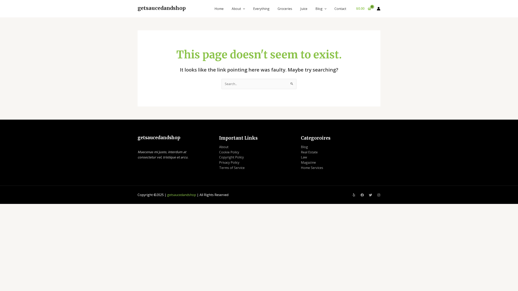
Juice (303, 8)
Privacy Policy (229, 162)
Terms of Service (232, 168)
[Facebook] (362, 195)
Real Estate (309, 152)
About (236, 8)
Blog (319, 8)
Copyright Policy (231, 157)
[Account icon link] (378, 9)
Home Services (312, 168)
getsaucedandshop (162, 8)
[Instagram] (378, 195)
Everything (261, 8)
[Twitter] (370, 195)
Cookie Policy (229, 152)
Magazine (308, 162)
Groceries (285, 8)
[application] (243, 8)
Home (219, 8)
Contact (340, 8)
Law (304, 157)
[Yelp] (354, 195)
